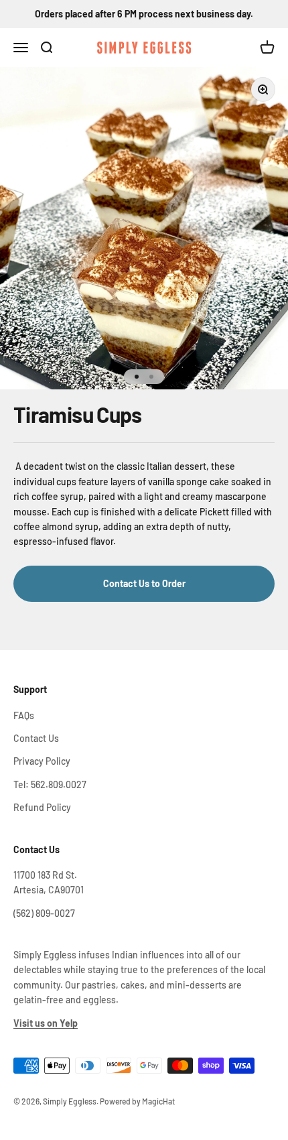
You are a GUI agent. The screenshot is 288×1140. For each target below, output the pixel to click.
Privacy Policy (41, 761)
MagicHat (158, 1101)
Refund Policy (42, 807)
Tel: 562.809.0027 (49, 784)
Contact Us (36, 738)
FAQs (23, 715)
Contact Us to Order (144, 583)
